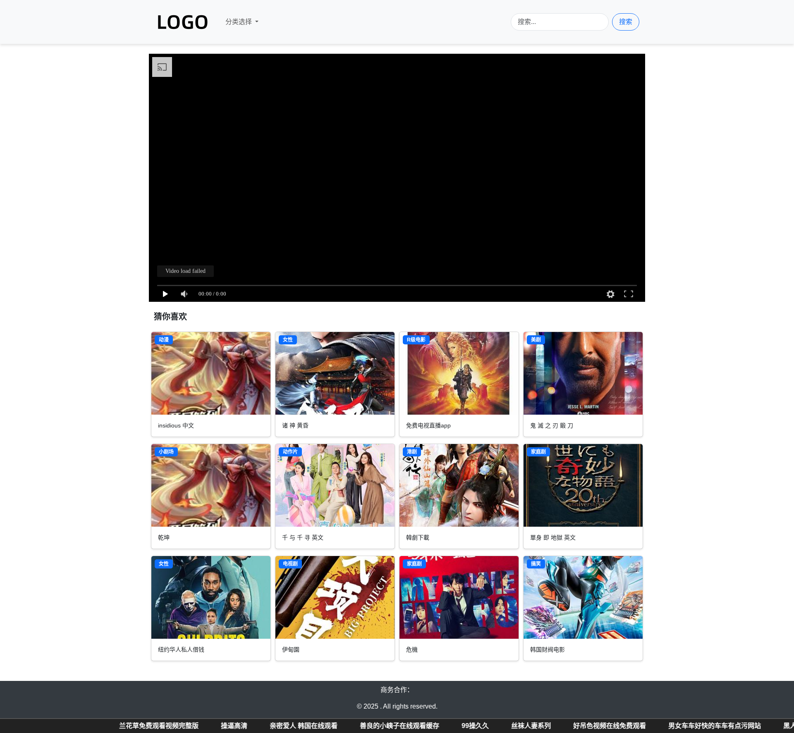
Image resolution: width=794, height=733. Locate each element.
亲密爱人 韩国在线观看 (205, 725)
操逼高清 (135, 725)
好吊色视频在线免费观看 (511, 725)
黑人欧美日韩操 (708, 725)
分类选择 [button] (239, 21)
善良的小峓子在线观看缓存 (301, 725)
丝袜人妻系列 (432, 725)
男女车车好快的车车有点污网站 (616, 725)
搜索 (625, 21)
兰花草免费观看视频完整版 (60, 725)
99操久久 (376, 725)
